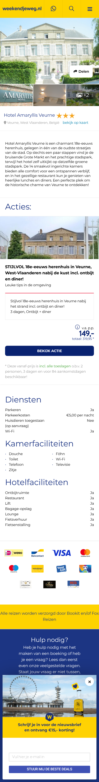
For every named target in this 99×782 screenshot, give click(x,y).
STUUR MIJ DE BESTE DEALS (49, 769)
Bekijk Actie (49, 351)
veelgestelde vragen (60, 666)
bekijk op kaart (75, 122)
